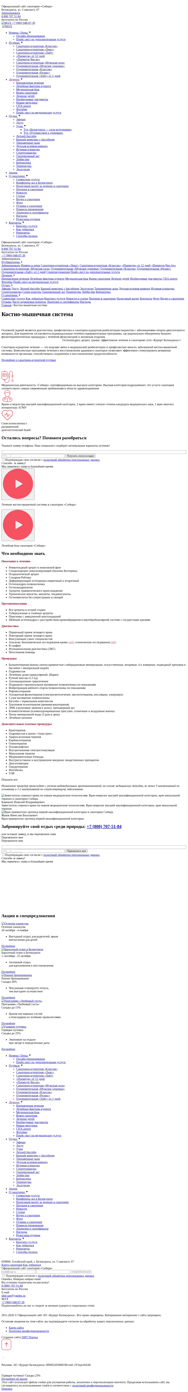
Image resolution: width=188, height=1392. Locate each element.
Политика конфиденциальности (29, 1331)
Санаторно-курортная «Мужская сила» (40, 62)
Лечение (14, 79)
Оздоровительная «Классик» (34, 69)
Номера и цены (30, 265)
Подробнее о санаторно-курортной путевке (28, 360)
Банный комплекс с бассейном (35, 139)
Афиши (21, 119)
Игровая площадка (28, 149)
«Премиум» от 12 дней (30, 56)
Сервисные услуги (28, 179)
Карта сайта (16, 1327)
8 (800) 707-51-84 (12, 1285)
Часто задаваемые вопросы (29, 301)
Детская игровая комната (32, 146)
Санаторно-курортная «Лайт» (34, 52)
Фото (19, 202)
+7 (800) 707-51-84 (104, 826)
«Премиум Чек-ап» (28, 59)
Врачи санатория (26, 92)
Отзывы (6, 301)
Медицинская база (27, 89)
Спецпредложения (58, 272)
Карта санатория (11, 1264)
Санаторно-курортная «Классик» (37, 46)
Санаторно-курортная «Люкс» (35, 49)
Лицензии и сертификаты (32, 212)
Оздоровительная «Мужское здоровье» (40, 66)
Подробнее (8, 946)
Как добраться (25, 229)
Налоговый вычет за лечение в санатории (42, 186)
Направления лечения (30, 82)
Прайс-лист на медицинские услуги (38, 112)
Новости (21, 192)
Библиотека (23, 162)
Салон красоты (31, 291)
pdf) (71, 642)
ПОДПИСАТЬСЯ (81, 1271)
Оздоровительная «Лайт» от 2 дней (38, 76)
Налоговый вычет (128, 298)
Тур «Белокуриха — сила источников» (48, 129)
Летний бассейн (26, 136)
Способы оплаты (26, 235)
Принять (6, 1388)
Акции (13, 172)
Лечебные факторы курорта (33, 86)
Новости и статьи (77, 298)
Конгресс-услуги (26, 226)
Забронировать (10, 13)
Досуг (20, 122)
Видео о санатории (28, 199)
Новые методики (26, 102)
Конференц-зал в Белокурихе (34, 182)
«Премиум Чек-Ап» (163, 265)
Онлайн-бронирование (30, 36)
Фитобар (21, 109)
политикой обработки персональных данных (71, 459)
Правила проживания (29, 209)
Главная (6, 305)
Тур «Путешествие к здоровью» (43, 132)
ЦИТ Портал (30, 1337)
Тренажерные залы (28, 142)
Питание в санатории (29, 189)
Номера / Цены (18, 32)
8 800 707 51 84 (11, 16)
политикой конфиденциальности (92, 1385)
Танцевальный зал (27, 156)
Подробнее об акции (14, 1378)
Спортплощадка (26, 152)
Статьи (20, 196)
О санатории (17, 176)
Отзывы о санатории (29, 205)
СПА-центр (23, 106)
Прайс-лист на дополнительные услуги (41, 39)
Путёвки (14, 42)
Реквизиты (23, 232)
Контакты (15, 222)
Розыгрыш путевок (28, 219)
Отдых (13, 116)
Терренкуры (23, 166)
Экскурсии (23, 169)
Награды (21, 215)
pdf (113, 642)
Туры (20, 126)
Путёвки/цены (10, 262)
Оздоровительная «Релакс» (33, 72)
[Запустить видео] (18, 484)
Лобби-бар (22, 159)
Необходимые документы (32, 99)
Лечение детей (25, 96)
